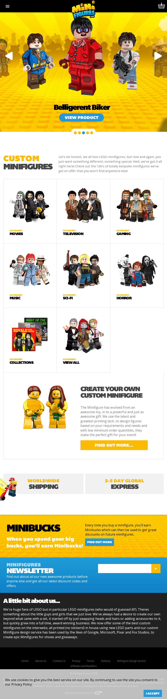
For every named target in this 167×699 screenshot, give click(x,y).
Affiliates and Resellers (83, 666)
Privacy (76, 661)
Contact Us (59, 661)
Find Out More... (114, 445)
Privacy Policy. (21, 684)
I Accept (153, 693)
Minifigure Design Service (131, 661)
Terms (90, 661)
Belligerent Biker (82, 107)
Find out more (99, 542)
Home (25, 661)
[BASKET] (161, 6)
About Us (40, 661)
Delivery (105, 661)
